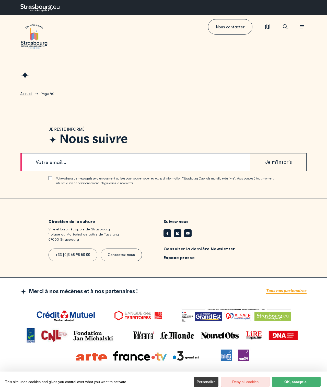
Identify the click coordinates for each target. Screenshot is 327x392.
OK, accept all (296, 382)
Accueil (26, 94)
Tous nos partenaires (286, 290)
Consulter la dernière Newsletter (199, 249)
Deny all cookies (245, 382)
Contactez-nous (121, 254)
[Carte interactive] (267, 27)
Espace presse (179, 257)
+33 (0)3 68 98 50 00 (73, 254)
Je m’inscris (278, 162)
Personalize (206, 382)
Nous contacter (230, 27)
